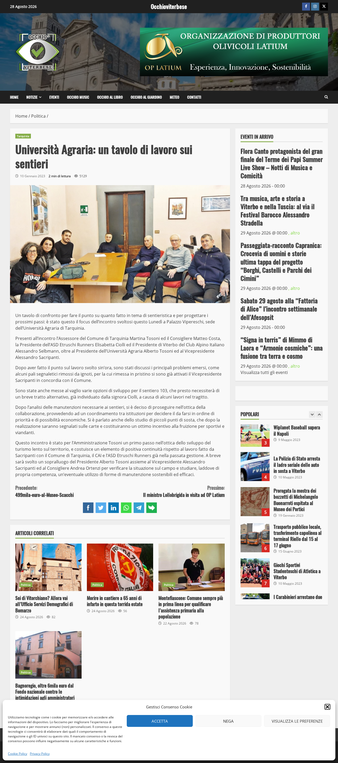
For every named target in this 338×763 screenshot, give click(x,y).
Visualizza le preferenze (297, 721)
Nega (228, 721)
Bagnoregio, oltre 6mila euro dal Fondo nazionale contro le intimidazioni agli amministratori (48, 655)
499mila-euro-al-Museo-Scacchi (44, 491)
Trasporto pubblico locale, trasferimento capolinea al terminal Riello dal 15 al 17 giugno (255, 537)
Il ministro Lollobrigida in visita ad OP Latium (183, 491)
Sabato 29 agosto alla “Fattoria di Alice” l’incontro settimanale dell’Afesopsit (279, 308)
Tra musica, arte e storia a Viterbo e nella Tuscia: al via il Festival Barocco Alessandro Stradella (277, 210)
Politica (26, 585)
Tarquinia (23, 136)
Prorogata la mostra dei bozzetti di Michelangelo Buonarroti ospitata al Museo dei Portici (255, 501)
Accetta (160, 721)
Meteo (174, 97)
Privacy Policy (40, 753)
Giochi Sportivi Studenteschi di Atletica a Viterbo (255, 572)
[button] (327, 706)
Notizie (31, 97)
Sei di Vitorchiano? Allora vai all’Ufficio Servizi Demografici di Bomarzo (48, 567)
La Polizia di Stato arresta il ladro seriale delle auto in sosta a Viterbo (255, 466)
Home (14, 97)
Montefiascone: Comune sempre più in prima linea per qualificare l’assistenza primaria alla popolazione (191, 567)
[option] (282, 435)
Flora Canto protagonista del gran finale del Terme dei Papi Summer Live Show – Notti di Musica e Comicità (282, 163)
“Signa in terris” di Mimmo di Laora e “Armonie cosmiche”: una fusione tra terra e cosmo (282, 347)
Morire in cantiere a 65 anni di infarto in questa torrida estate (120, 567)
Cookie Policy (17, 753)
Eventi (54, 97)
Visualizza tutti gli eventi (264, 372)
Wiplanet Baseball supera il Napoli (255, 432)
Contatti (194, 97)
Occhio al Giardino (146, 97)
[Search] (326, 97)
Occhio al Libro (110, 97)
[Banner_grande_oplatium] (234, 51)
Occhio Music (78, 97)
